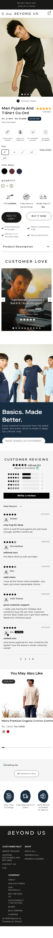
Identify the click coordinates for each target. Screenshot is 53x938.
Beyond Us (16, 918)
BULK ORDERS (15, 910)
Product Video (28, 101)
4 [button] (22, 328)
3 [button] (19, 328)
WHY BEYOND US (15, 895)
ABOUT (12, 880)
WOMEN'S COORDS (34, 859)
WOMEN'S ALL (32, 855)
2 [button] (16, 328)
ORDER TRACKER (10, 851)
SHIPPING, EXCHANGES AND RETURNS (11, 858)
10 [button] (39, 328)
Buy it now (39, 216)
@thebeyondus (26, 773)
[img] (10, 514)
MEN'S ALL (30, 851)
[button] (43, 108)
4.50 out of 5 (34, 465)
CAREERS (13, 914)
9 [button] (37, 328)
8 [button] (34, 328)
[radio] (4, 171)
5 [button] (25, 328)
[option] (26, 4)
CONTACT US (9, 864)
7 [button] (31, 328)
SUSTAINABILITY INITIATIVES (16, 901)
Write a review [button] (26, 495)
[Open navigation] (7, 13)
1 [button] (13, 328)
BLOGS (11, 907)
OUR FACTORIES (16, 883)
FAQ (4, 868)
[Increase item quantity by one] (11, 186)
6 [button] (28, 328)
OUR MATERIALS (14, 888)
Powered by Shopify (12, 921)
